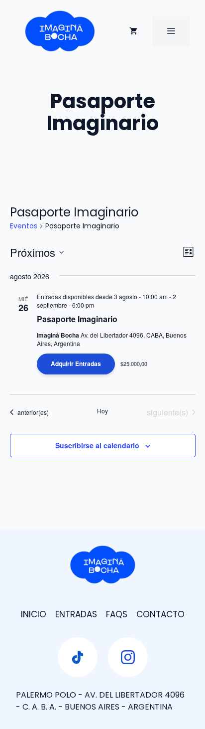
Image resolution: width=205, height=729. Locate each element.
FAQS (116, 614)
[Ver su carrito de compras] (133, 31)
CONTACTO (160, 614)
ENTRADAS (76, 614)
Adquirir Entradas (76, 363)
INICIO (33, 614)
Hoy (102, 411)
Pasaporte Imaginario (77, 319)
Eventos (23, 226)
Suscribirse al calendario (97, 445)
